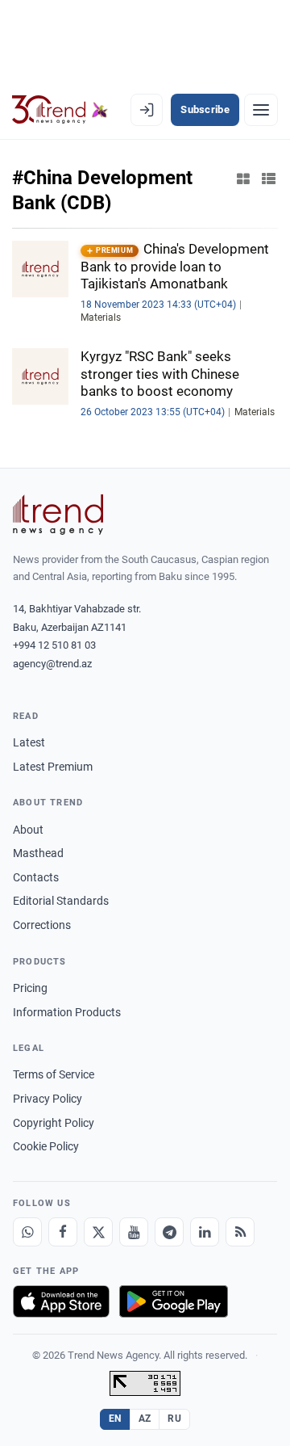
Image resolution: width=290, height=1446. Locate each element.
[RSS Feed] (240, 1231)
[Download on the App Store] (61, 1301)
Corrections (42, 924)
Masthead (38, 853)
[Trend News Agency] (58, 514)
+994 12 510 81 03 (54, 645)
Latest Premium (53, 766)
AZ (145, 1418)
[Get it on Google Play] (173, 1301)
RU (174, 1418)
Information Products (67, 1012)
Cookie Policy (46, 1146)
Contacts (36, 877)
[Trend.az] (60, 109)
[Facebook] (62, 1231)
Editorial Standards (61, 900)
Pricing (30, 988)
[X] (98, 1231)
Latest (29, 742)
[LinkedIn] (204, 1231)
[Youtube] (133, 1231)
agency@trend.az (52, 664)
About (28, 829)
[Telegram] (169, 1231)
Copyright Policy (53, 1122)
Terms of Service (53, 1074)
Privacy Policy (47, 1098)
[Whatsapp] (27, 1231)
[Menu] (261, 110)
